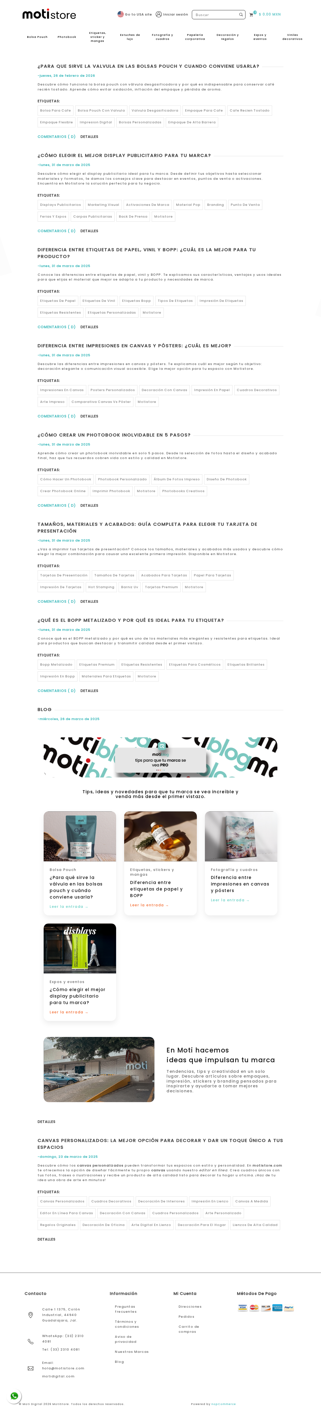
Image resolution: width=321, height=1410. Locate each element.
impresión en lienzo (210, 1201)
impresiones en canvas (62, 390)
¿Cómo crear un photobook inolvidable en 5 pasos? (114, 435)
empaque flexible (56, 122)
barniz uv (129, 587)
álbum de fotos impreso (177, 479)
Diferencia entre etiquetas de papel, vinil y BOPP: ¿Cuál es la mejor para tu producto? (147, 252)
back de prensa (133, 216)
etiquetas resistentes (60, 312)
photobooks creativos (183, 491)
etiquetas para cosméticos (195, 664)
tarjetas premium (161, 587)
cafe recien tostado (250, 110)
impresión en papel (212, 390)
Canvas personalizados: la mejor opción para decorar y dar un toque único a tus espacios (160, 1143)
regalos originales (58, 1224)
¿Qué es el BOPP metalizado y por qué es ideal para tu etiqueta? (131, 620)
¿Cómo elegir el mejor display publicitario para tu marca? (124, 155)
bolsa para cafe (55, 110)
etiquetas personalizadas (112, 312)
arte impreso (52, 401)
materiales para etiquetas (106, 676)
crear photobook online (63, 491)
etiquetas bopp (136, 300)
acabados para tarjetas (164, 575)
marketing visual (103, 204)
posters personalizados (113, 390)
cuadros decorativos (257, 390)
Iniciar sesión (175, 14)
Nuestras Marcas (132, 1351)
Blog (45, 709)
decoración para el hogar (202, 1224)
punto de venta (245, 204)
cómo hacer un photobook (65, 479)
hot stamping (101, 587)
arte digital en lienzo (151, 1224)
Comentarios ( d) (57, 136)
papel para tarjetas (212, 575)
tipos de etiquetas (175, 300)
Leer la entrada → (69, 906)
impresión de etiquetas (221, 300)
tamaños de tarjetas (114, 575)
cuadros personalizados (175, 1213)
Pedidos (187, 1316)
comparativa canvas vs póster (101, 401)
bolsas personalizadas (140, 122)
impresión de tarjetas (61, 587)
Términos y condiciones (127, 1324)
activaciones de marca (147, 204)
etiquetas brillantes (246, 664)
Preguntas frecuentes (126, 1309)
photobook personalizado (122, 479)
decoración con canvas (164, 390)
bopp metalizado (56, 664)
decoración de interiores (161, 1201)
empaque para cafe (204, 110)
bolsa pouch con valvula (101, 110)
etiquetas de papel (58, 300)
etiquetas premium (97, 664)
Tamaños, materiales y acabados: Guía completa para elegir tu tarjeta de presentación (148, 527)
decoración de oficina (104, 1224)
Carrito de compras (189, 1329)
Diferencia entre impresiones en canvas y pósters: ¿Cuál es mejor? (134, 345)
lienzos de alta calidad (255, 1224)
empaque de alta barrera (192, 122)
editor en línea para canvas (66, 1213)
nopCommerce (223, 1404)
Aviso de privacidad (125, 1339)
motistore (163, 216)
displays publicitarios (60, 204)
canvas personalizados (62, 1201)
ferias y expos (53, 216)
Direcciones (190, 1306)
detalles (89, 136)
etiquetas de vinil (99, 300)
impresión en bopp (57, 676)
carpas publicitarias (92, 216)
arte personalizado (223, 1213)
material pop (188, 204)
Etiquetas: (49, 101)
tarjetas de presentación (64, 575)
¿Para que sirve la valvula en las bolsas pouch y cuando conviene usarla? (149, 66)
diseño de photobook (227, 479)
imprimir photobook (111, 491)
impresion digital (96, 122)
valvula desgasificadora (155, 110)
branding (215, 204)
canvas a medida (251, 1201)
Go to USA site (138, 14)
